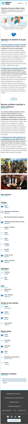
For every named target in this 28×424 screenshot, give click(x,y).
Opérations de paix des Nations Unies (13, 8)
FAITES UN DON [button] (15, 420)
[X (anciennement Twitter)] (15, 417)
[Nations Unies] (6, 3)
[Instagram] (11, 417)
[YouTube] (19, 417)
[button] (19, 22)
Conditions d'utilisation (13, 393)
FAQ (15, 410)
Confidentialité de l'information (14, 398)
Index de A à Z (22, 410)
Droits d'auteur (6, 410)
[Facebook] (8, 417)
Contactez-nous (14, 402)
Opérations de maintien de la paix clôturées (14, 379)
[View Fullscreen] (3, 24)
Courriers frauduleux (14, 406)
